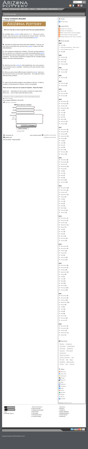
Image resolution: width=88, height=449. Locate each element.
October (63, 57)
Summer (72, 364)
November (63, 103)
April (62, 117)
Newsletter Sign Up (9, 413)
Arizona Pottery (8, 98)
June (62, 45)
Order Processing (36, 408)
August (62, 59)
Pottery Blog (64, 21)
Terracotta (62, 348)
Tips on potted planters (17, 96)
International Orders (37, 414)
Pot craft (62, 359)
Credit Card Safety (36, 416)
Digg (62, 382)
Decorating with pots (33, 96)
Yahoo (62, 390)
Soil (73, 357)
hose (30, 34)
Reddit (62, 394)
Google (63, 378)
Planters (62, 344)
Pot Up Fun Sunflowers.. (67, 30)
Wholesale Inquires (64, 413)
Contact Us (62, 410)
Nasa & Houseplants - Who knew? (70, 47)
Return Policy (35, 411)
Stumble (63, 392)
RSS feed (63, 371)
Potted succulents (64, 355)
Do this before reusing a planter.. (69, 34)
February (63, 64)
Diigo (62, 388)
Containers (6, 96)
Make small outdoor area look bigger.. (70, 32)
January (63, 72)
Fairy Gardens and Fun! (67, 49)
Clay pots (62, 351)
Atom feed (63, 374)
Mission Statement (64, 411)
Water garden (70, 362)
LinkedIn (63, 398)
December (63, 101)
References (62, 416)
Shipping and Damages (37, 410)
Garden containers (65, 357)
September (64, 108)
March (62, 61)
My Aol (62, 396)
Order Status (35, 413)
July (62, 110)
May (62, 51)
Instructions (63, 353)
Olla (67, 359)
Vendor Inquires (63, 414)
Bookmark (63, 376)
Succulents (63, 346)
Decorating (69, 351)
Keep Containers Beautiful (15, 19)
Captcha (32, 125)
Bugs (71, 359)
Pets (66, 364)
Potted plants (71, 346)
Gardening (70, 348)
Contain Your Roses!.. (66, 28)
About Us (62, 408)
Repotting (62, 362)
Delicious (63, 380)
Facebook (63, 386)
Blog (6, 412)
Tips (26, 96)
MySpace (63, 384)
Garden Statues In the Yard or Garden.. (71, 36)
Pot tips (62, 364)
